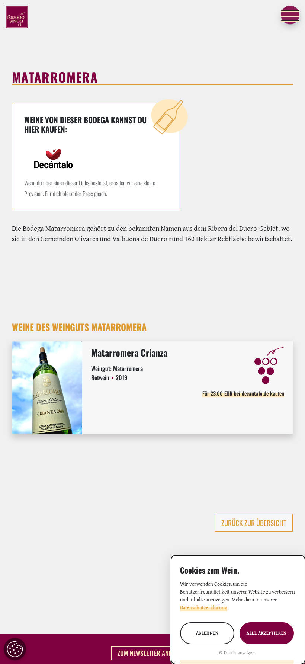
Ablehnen (207, 633)
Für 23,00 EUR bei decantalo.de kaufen (243, 393)
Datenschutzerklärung (203, 607)
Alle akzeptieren (267, 633)
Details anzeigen (239, 652)
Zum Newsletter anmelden (153, 653)
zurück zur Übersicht (253, 522)
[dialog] (238, 609)
